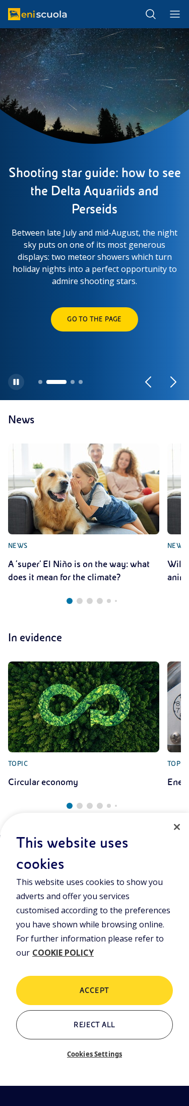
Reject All (94, 1025)
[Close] (177, 827)
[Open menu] (175, 14)
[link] (83, 514)
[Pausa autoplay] (16, 382)
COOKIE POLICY (63, 952)
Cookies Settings (94, 1054)
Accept (94, 990)
